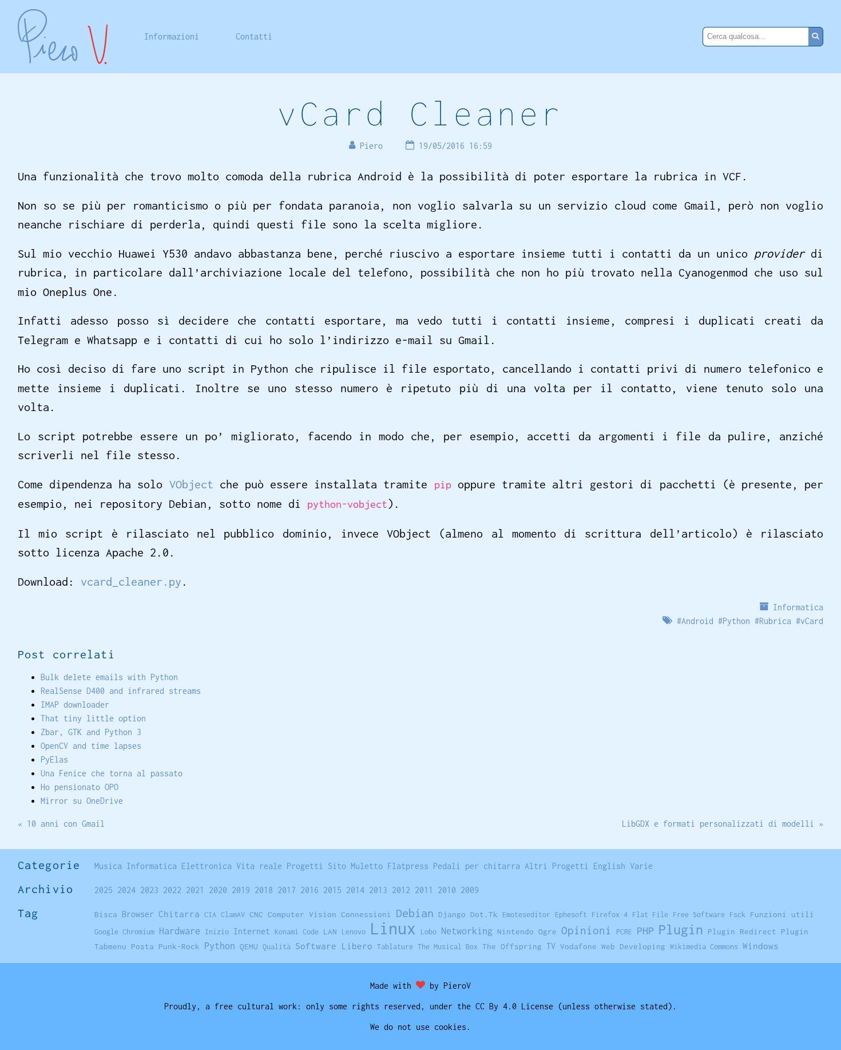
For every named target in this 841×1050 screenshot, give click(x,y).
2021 (195, 890)
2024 (126, 890)
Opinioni (586, 930)
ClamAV (233, 914)
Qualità (277, 946)
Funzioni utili (782, 914)
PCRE (624, 931)
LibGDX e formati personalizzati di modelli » (722, 823)
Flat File (650, 914)
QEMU (249, 946)
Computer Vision (302, 914)
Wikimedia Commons (704, 946)
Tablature (395, 946)
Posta (142, 946)
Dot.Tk (484, 914)
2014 (355, 890)
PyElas (54, 759)
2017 (286, 890)
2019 (241, 890)
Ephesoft (571, 914)
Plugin (680, 929)
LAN (330, 931)
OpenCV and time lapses (91, 746)
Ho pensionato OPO (79, 787)
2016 (309, 890)
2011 (424, 890)
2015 (332, 890)
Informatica (798, 607)
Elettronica (206, 866)
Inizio (217, 931)
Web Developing (633, 946)
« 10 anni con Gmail (61, 823)
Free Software (699, 914)
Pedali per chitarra (476, 866)
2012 (401, 890)
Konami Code (297, 931)
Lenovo (354, 931)
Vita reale (259, 866)
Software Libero (333, 946)
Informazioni (171, 36)
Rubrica (775, 621)
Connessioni (366, 914)
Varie (641, 866)
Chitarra (179, 914)
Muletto (367, 866)
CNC (256, 914)
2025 (103, 890)
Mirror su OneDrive (82, 801)
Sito (337, 866)
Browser (138, 914)
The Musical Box (448, 946)
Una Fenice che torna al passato (112, 773)
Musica (108, 866)
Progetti (305, 866)
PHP (645, 931)
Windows (761, 946)
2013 (378, 890)
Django (452, 914)
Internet (251, 931)
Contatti (254, 36)
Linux (393, 928)
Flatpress (408, 866)
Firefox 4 (610, 914)
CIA (210, 914)
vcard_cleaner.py (131, 581)
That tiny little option (93, 718)
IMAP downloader (75, 704)
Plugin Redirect (742, 931)
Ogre (547, 931)
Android (697, 621)
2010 (447, 890)
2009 (470, 890)
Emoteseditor (526, 914)
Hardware (179, 930)
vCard (811, 621)
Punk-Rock (179, 946)
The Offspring (512, 946)
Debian (415, 912)
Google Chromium (124, 931)
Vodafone (578, 946)
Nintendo (515, 931)
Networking (467, 930)
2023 (149, 890)
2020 (218, 890)
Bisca (105, 914)
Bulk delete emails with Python (109, 677)
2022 (172, 890)
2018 (264, 890)
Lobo (428, 931)
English (609, 866)
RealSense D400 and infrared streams (121, 691)
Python (736, 621)
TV (551, 946)
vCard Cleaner (420, 113)
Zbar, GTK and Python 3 (91, 732)
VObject (191, 484)
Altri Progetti (557, 866)
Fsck (737, 914)
